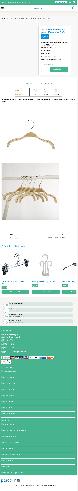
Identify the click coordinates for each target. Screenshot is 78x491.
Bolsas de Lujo (8, 407)
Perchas (16, 18)
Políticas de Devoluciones (11, 454)
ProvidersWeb (30, 485)
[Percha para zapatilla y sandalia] (46, 265)
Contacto (25, 2)
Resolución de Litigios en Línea (13, 473)
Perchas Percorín (7, 18)
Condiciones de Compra (11, 442)
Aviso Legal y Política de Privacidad (14, 430)
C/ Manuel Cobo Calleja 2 (9, 335)
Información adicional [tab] (44, 83)
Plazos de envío (8, 460)
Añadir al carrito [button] (15, 292)
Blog (3, 2)
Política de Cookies (9, 436)
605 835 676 (9, 344)
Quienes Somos (13, 2)
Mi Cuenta (62, 2)
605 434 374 (9, 348)
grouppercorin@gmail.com (15, 351)
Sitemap (37, 485)
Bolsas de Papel (8, 395)
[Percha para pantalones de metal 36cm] (15, 265)
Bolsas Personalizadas (10, 413)
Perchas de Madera (9, 371)
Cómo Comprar (8, 448)
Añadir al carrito (59, 69)
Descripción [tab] (29, 83)
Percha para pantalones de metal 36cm (13, 282)
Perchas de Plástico (9, 383)
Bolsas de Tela (8, 401)
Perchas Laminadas (9, 377)
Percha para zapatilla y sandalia (43, 281)
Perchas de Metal (8, 389)
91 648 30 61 (9, 340)
